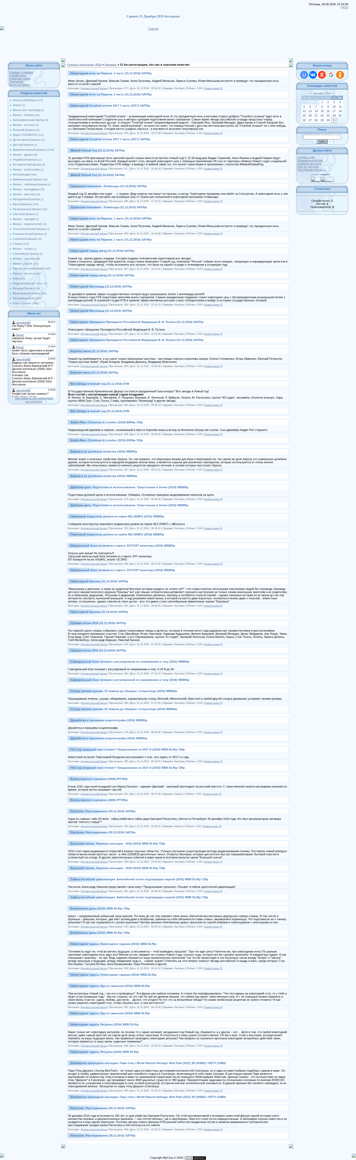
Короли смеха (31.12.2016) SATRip (95, 351)
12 (304, 111)
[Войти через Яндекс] (322, 75)
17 (334, 111)
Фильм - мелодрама (26, 189)
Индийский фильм (25, 159)
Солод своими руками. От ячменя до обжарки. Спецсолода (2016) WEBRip (124, 691)
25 (340, 115)
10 (334, 106)
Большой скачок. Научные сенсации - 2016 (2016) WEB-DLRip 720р (118, 843)
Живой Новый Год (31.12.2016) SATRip (98, 150)
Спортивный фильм (26, 253)
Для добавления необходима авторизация (34, 400)
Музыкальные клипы (26, 293)
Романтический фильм (28, 233)
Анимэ (17, 105)
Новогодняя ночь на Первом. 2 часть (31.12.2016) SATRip (111, 73)
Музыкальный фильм (27, 209)
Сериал (18, 243)
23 (328, 115)
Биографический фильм (29, 119)
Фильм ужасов (22, 263)
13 (310, 111)
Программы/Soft (23, 298)
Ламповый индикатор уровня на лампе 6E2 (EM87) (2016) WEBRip (117, 516)
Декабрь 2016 (322, 93)
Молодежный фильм (26, 199)
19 (304, 115)
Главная (153, 28)
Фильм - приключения (27, 223)
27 (310, 120)
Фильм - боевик (23, 115)
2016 (98, 64)
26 (304, 120)
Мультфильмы (22, 204)
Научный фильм (24, 214)
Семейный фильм (25, 238)
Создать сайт (306, 157)
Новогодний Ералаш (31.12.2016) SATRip (99, 581)
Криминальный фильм (27, 179)
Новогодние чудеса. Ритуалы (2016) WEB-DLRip (105, 1024)
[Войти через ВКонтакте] (313, 75)
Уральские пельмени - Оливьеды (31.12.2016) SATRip (109, 186)
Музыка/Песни (22, 288)
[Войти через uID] (304, 75)
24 (334, 115)
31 (334, 120)
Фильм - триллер (24, 258)
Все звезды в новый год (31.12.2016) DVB (100, 383)
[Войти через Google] (331, 75)
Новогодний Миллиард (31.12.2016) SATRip (101, 286)
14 (316, 111)
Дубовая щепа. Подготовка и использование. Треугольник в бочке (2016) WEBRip (129, 487)
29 (322, 120)
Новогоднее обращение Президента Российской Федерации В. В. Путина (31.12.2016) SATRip (137, 321)
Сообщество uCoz (309, 163)
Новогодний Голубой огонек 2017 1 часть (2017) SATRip (110, 105)
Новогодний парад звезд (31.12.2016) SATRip (102, 250)
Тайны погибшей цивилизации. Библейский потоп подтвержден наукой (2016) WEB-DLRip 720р (139, 879)
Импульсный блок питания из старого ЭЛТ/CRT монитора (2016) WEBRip (123, 545)
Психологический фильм (29, 228)
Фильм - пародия (24, 219)
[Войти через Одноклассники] (340, 75)
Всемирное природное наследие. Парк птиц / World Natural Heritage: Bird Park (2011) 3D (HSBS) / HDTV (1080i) (148, 1063)
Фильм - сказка (23, 248)
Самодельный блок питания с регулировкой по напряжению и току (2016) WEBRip (130, 661)
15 (322, 111)
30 (328, 120)
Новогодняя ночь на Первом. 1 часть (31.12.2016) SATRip (111, 218)
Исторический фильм (27, 164)
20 (310, 115)
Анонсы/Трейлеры (25, 100)
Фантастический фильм (28, 268)
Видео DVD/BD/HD (25, 134)
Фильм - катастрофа (26, 169)
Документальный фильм (29, 149)
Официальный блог (310, 160)
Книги (16, 278)
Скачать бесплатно (80, 64)
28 (316, 120)
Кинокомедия (21, 174)
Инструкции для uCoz (311, 169)
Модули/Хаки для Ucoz (28, 283)
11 (340, 106)
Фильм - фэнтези (24, 273)
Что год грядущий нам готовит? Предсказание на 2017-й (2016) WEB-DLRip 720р (128, 749)
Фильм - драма (23, 154)
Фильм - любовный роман (30, 184)
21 (316, 115)
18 (340, 111)
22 (322, 115)
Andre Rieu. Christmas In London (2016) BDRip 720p (107, 422)
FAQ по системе (308, 166)
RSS (345, 7)
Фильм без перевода (26, 110)
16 (328, 111)
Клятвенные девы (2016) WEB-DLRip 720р (100, 908)
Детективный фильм (26, 139)
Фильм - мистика (24, 194)
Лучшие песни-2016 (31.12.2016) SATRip (98, 623)
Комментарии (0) (213, 88)
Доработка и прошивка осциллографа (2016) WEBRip (109, 720)
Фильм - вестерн (24, 124)
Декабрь (111, 64)
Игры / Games (22, 303)
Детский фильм (23, 144)
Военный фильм (23, 129)
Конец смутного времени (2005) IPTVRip (99, 778)
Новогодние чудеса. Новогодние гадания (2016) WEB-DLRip (113, 943)
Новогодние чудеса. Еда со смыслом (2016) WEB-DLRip (110, 985)
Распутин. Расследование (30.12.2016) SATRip (103, 811)
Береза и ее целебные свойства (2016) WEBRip (104, 451)
